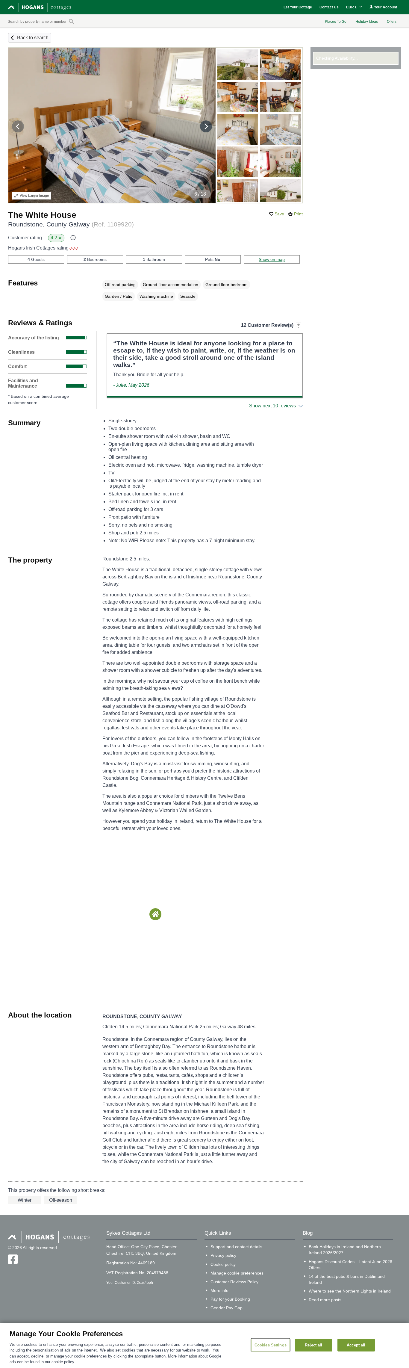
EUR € (352, 7)
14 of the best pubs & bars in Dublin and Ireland (347, 1279)
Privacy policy (223, 1255)
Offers (391, 21)
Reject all (313, 1345)
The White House (42, 215)
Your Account (385, 7)
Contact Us (329, 7)
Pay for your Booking (230, 1299)
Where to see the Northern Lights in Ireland (350, 1291)
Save (279, 213)
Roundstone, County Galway (71, 224)
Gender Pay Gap (226, 1307)
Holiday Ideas (366, 21)
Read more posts (325, 1299)
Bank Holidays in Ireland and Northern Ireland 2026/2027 (345, 1249)
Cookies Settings (271, 1345)
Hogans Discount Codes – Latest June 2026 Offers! (350, 1264)
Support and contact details (236, 1246)
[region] (204, 1345)
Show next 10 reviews (272, 405)
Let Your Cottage (298, 7)
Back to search (33, 37)
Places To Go (335, 21)
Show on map (272, 259)
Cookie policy (223, 1264)
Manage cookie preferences (236, 1273)
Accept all (356, 1345)
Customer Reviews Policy (234, 1281)
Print (298, 213)
